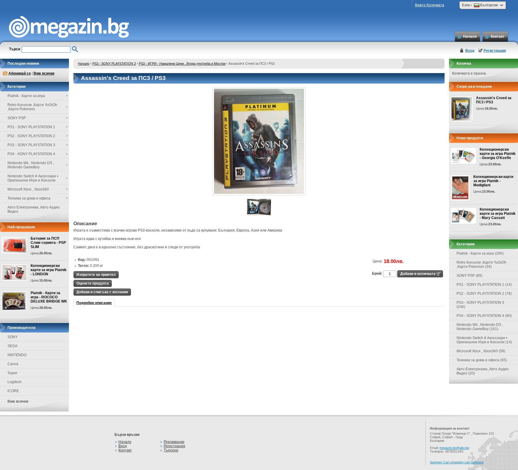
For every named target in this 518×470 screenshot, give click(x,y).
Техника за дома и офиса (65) (482, 360)
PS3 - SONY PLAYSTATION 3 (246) (480, 304)
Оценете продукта (92, 283)
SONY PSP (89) (469, 275)
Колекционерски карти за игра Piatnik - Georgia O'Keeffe (498, 153)
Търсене (171, 450)
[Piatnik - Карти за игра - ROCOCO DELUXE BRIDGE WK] (14, 301)
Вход (470, 51)
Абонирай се (19, 73)
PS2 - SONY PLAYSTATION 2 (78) (484, 293)
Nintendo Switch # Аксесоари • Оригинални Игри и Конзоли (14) (484, 340)
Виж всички (44, 73)
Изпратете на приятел (96, 275)
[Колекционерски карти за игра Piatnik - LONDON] (14, 272)
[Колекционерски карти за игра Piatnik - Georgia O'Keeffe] (463, 155)
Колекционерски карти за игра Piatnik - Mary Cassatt (498, 213)
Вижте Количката (429, 5)
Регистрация (495, 51)
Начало (470, 36)
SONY (12, 337)
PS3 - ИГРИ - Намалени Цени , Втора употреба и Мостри (182, 63)
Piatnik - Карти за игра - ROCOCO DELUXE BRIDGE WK (49, 297)
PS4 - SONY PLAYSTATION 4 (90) (484, 316)
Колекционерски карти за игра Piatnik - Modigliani (493, 181)
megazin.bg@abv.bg (454, 448)
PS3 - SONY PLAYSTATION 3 (114, 63)
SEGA (12, 346)
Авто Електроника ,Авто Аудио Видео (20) (483, 371)
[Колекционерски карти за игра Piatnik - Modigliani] (460, 188)
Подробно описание (94, 303)
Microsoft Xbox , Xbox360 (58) (481, 351)
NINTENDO (16, 355)
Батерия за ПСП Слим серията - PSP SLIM (48, 242)
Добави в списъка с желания (102, 292)
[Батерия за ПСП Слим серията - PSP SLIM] (14, 245)
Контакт (498, 36)
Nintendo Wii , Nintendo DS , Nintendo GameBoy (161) (480, 327)
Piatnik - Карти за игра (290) (480, 253)
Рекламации (174, 442)
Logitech (14, 382)
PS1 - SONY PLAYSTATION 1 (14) (484, 284)
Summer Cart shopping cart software (457, 462)
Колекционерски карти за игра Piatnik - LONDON (49, 270)
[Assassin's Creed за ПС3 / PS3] (259, 194)
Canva (12, 364)
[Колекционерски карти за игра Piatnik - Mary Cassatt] (463, 215)
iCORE (13, 391)
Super (12, 373)
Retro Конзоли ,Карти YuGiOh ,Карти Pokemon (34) (481, 264)
